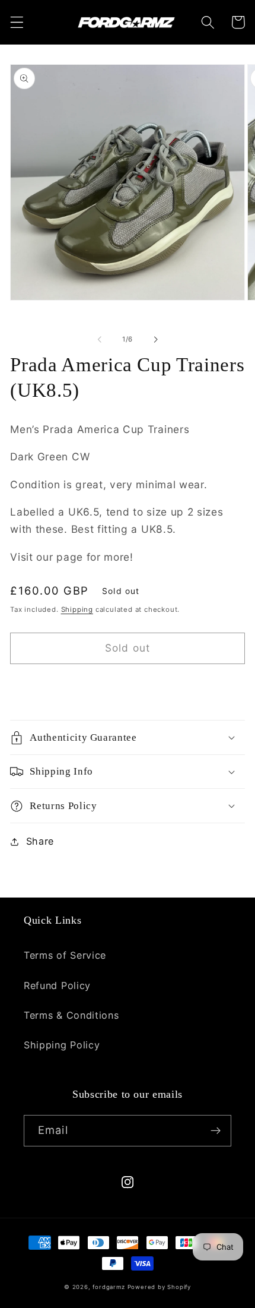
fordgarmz (109, 1287)
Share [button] (40, 841)
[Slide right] (155, 339)
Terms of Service (65, 955)
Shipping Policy (62, 1045)
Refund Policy (57, 985)
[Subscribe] (215, 1131)
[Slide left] (100, 339)
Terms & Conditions (71, 1015)
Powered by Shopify (160, 1287)
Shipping (77, 609)
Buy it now (128, 687)
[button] (17, 22)
